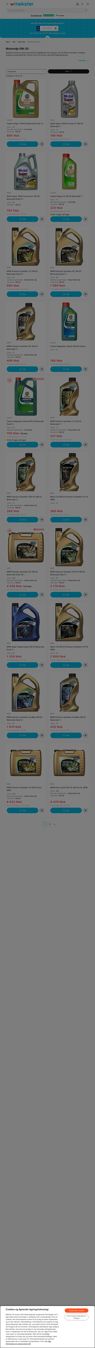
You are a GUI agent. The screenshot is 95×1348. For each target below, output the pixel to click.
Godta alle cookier (76, 1310)
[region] (47, 1327)
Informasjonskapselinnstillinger (76, 1317)
